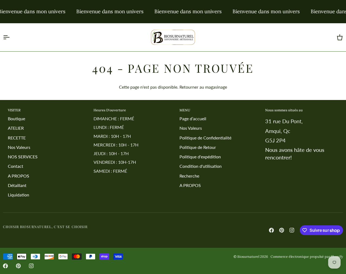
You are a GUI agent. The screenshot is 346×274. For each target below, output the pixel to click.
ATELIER (16, 128)
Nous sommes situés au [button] (284, 110)
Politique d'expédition (200, 156)
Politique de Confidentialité (205, 137)
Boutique (16, 118)
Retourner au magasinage (203, 86)
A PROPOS (18, 175)
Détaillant (17, 185)
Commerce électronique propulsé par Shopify (307, 256)
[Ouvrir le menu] (11, 37)
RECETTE (17, 137)
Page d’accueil (192, 118)
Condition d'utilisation (200, 166)
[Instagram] (292, 230)
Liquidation (18, 194)
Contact (15, 166)
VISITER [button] (14, 110)
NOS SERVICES (23, 156)
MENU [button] (184, 110)
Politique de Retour (197, 147)
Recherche (189, 175)
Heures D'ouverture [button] (110, 110)
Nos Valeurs (19, 147)
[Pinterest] (281, 230)
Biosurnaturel (248, 256)
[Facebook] (271, 230)
